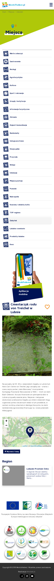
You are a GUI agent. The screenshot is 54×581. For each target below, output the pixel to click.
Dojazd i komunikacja (18, 125)
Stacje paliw (15, 149)
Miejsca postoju (16, 181)
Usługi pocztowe (17, 141)
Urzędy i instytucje (18, 101)
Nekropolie (14, 197)
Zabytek (19, 12)
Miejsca (11, 12)
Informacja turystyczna (19, 109)
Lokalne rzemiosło (17, 228)
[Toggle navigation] (51, 5)
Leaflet (24, 446)
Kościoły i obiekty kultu (20, 205)
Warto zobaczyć (16, 53)
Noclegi (13, 69)
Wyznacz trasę (12, 451)
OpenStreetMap (36, 446)
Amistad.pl (31, 572)
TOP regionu (15, 212)
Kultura (13, 85)
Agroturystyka (16, 77)
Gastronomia (15, 61)
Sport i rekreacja (17, 93)
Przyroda (13, 157)
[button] (47, 346)
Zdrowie (13, 117)
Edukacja (13, 173)
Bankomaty (14, 133)
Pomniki (13, 189)
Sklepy (12, 165)
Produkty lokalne (17, 236)
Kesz (12, 244)
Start (4, 12)
